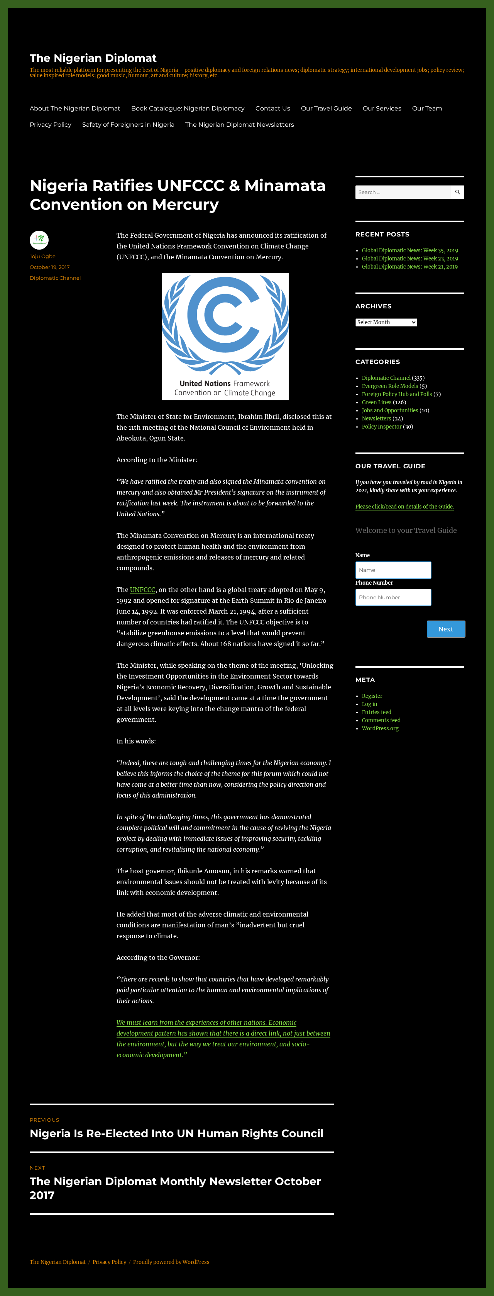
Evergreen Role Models (390, 386)
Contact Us (272, 108)
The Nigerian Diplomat (93, 58)
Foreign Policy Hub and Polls (397, 394)
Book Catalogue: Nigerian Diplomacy (188, 108)
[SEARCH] (457, 192)
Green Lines (377, 402)
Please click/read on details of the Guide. (404, 506)
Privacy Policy (50, 124)
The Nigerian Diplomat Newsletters (239, 124)
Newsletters (376, 418)
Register (372, 696)
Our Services (382, 108)
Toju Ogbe (43, 256)
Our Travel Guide (326, 108)
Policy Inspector (382, 426)
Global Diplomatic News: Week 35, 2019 (410, 250)
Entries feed (376, 712)
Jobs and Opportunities (390, 410)
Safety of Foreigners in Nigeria (128, 124)
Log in (369, 704)
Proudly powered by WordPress (171, 1262)
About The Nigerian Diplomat (75, 108)
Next (445, 629)
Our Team (427, 108)
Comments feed (381, 720)
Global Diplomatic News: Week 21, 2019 (410, 267)
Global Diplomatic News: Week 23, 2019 (410, 258)
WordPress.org (380, 728)
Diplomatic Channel (55, 278)
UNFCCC (142, 590)
